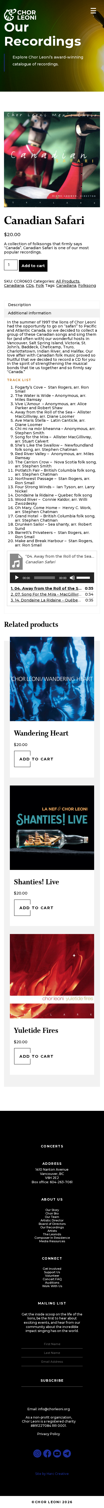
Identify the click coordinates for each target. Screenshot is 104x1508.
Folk (40, 285)
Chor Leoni (20, 15)
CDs (30, 285)
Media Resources (52, 1241)
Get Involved (52, 1269)
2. (47, 594)
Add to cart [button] (36, 759)
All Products (67, 281)
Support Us (52, 1272)
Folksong (87, 285)
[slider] (84, 577)
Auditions (52, 1282)
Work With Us (52, 1286)
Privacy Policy (48, 1434)
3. (47, 600)
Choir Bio (52, 1213)
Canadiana (14, 285)
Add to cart (33, 265)
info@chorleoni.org (54, 1409)
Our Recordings (52, 1227)
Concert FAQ (52, 1279)
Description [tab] (19, 304)
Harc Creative (58, 1474)
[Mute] (72, 577)
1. (47, 588)
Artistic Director (52, 1220)
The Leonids (52, 1234)
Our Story (52, 1210)
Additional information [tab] (29, 313)
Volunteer (52, 1275)
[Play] (16, 577)
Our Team (52, 1217)
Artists (52, 1231)
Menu (93, 11)
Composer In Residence (52, 1238)
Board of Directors (52, 1224)
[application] (52, 577)
